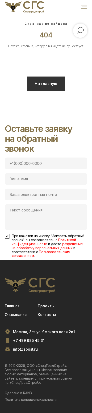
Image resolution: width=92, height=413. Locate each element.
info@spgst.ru (25, 349)
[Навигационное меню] (84, 7)
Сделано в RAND (18, 393)
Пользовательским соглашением (41, 254)
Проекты (46, 306)
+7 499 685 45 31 (29, 340)
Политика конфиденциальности (31, 399)
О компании (16, 314)
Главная (12, 306)
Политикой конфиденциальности (44, 242)
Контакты (47, 314)
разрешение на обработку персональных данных (47, 246)
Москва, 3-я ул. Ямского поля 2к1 (44, 331)
